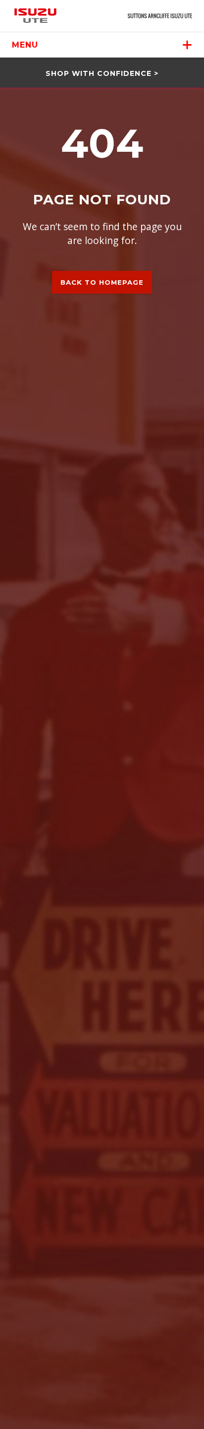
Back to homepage (102, 282)
